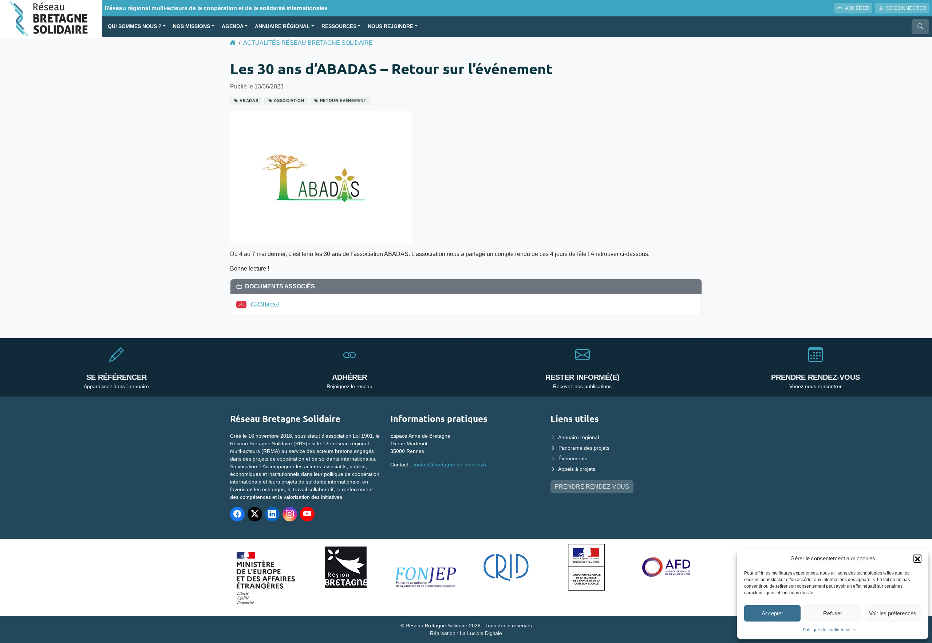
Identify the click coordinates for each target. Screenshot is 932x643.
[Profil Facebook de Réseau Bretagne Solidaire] (237, 514)
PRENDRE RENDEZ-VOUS (592, 487)
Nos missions (191, 26)
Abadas (249, 100)
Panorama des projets (583, 448)
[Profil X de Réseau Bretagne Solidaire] (255, 514)
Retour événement (343, 100)
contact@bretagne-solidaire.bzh (449, 465)
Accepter (772, 613)
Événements (572, 458)
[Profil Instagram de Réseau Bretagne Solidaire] (290, 514)
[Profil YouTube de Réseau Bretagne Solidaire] (307, 514)
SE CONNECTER (906, 8)
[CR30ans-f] (242, 304)
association (289, 100)
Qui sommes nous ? (135, 26)
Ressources (338, 26)
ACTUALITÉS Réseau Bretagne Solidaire (308, 43)
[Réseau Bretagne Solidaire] (51, 18)
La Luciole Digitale (481, 633)
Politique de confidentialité (829, 629)
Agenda (233, 26)
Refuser (832, 613)
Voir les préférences (892, 613)
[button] (917, 558)
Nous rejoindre (390, 26)
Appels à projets (576, 469)
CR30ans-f (265, 304)
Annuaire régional (282, 26)
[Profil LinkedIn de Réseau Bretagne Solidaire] (272, 514)
